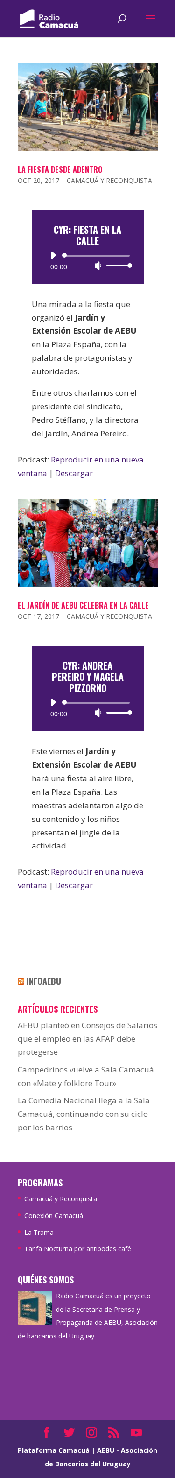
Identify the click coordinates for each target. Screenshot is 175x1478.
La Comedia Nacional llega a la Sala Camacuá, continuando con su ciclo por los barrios (84, 1114)
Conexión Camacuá (53, 1215)
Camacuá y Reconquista (109, 180)
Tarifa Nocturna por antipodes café (77, 1248)
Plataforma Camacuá (54, 1450)
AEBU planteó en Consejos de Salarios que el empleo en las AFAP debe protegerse (87, 1039)
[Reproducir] (53, 255)
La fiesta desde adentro (60, 169)
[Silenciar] (98, 265)
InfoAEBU (44, 981)
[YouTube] (136, 1433)
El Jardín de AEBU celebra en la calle (83, 605)
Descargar (74, 473)
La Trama (39, 1232)
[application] (88, 260)
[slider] (117, 265)
